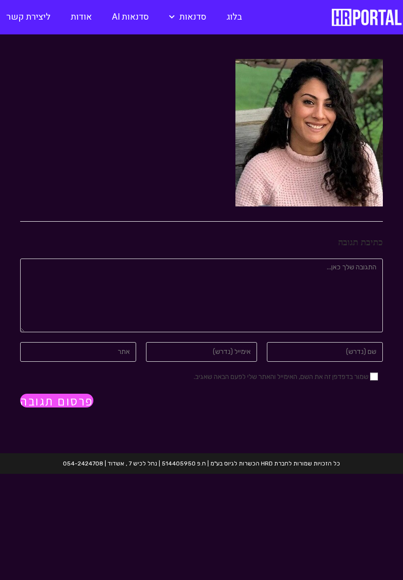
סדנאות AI (130, 17)
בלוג (234, 17)
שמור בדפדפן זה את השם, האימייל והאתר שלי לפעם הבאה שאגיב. (281, 377)
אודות (81, 17)
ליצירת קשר (28, 17)
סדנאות (192, 17)
